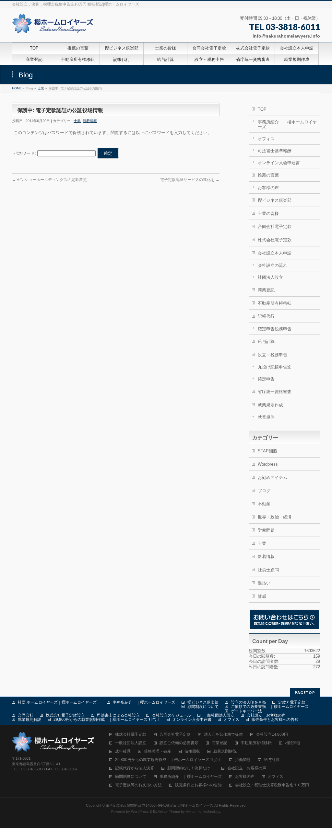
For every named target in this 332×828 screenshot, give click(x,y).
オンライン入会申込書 (279, 162)
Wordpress (268, 464)
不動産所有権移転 (274, 303)
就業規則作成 (270, 405)
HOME (17, 88)
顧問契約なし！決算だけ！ (190, 768)
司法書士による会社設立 (118, 715)
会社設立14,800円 (272, 734)
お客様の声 (268, 187)
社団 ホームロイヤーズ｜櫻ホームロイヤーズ (59, 702)
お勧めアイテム (272, 477)
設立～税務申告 (272, 354)
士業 (41, 88)
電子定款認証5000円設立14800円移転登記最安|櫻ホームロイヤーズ (159, 805)
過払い (264, 583)
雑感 (262, 596)
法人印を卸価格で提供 (223, 734)
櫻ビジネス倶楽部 (274, 200)
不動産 (264, 503)
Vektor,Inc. (194, 811)
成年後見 (123, 751)
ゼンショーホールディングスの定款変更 (49, 179)
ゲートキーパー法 (246, 711)
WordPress (140, 811)
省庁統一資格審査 (274, 391)
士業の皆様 (268, 213)
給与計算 (266, 341)
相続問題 (293, 743)
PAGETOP (305, 692)
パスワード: (25, 153)
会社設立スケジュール (171, 715)
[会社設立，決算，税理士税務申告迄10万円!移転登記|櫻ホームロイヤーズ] (53, 25)
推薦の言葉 (268, 175)
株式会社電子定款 (274, 239)
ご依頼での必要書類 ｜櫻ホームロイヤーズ (270, 706)
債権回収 (192, 751)
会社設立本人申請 (274, 253)
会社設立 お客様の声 (266, 715)
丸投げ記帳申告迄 (274, 367)
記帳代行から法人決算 (134, 768)
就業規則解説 (29, 719)
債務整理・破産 (157, 751)
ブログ (264, 490)
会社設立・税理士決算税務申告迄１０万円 (272, 785)
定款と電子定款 (291, 702)
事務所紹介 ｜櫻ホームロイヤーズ (287, 124)
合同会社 (25, 715)
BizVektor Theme (166, 811)
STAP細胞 (267, 450)
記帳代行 (266, 316)
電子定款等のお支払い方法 (138, 785)
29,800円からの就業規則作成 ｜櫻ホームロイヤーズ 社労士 (106, 719)
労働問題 (266, 530)
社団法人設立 (270, 277)
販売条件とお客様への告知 (275, 719)
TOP (262, 109)
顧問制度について (203, 706)
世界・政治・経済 (274, 517)
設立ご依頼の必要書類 (179, 743)
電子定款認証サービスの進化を (189, 179)
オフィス (266, 138)
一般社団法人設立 (218, 715)
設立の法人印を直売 (248, 702)
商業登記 (266, 290)
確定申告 (266, 379)
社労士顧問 (268, 569)
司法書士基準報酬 (274, 150)
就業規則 (266, 417)
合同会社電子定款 (274, 226)
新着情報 (90, 121)
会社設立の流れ (272, 265)
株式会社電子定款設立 (65, 715)
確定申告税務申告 (274, 328)
